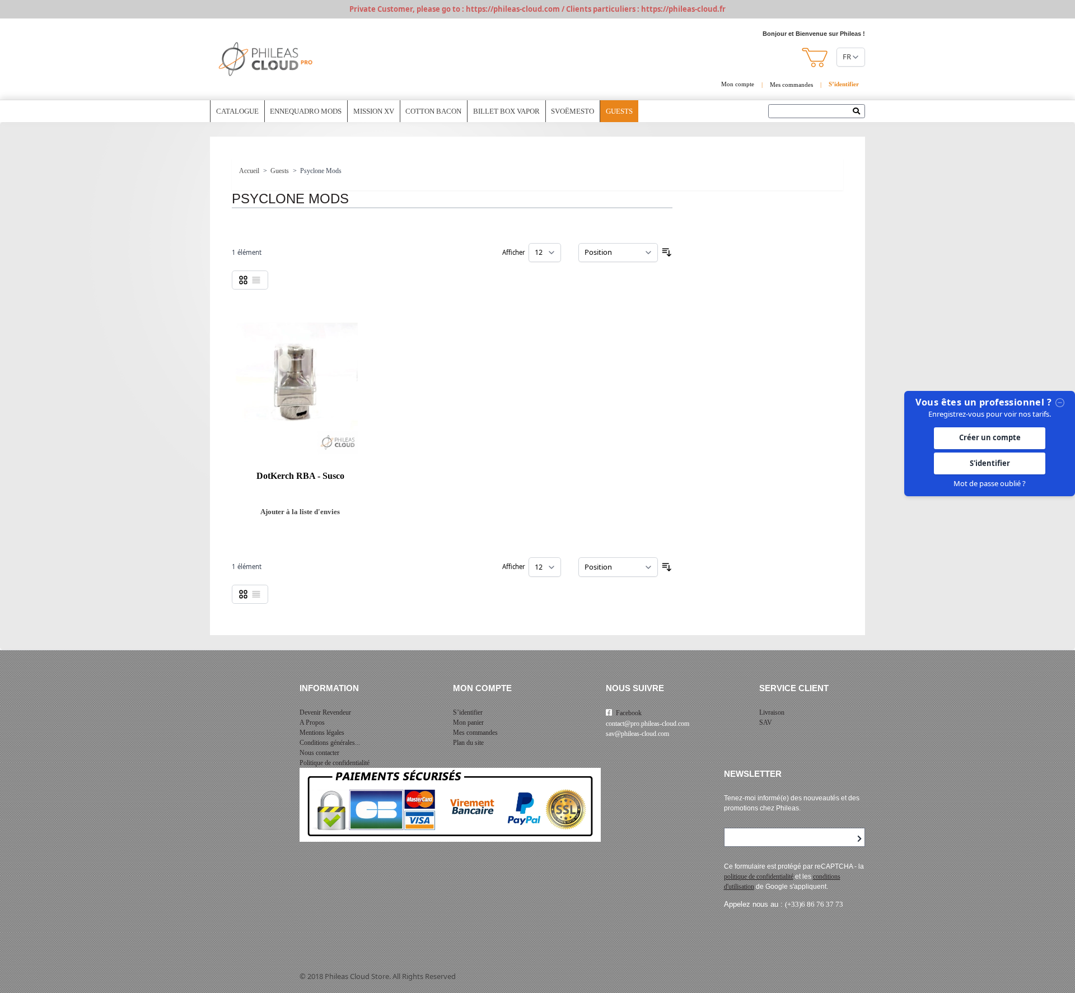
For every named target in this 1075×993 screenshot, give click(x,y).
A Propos (312, 722)
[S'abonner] (859, 839)
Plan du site (468, 743)
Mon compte (737, 84)
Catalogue (237, 111)
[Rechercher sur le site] (859, 112)
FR (847, 57)
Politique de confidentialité (335, 763)
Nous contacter (319, 753)
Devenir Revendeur (325, 712)
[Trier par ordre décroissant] (666, 252)
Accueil (249, 171)
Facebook (629, 713)
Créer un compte (990, 438)
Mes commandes (791, 84)
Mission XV (373, 111)
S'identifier (990, 463)
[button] (815, 57)
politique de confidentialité (758, 876)
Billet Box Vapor (506, 111)
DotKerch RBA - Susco (300, 476)
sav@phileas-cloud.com (637, 734)
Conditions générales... (330, 743)
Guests (619, 111)
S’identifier (468, 712)
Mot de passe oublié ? (990, 483)
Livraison (771, 712)
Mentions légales (322, 732)
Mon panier (468, 722)
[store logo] (266, 59)
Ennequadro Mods (306, 111)
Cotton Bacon (433, 111)
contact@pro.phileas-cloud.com (647, 724)
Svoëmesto (572, 111)
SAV (765, 722)
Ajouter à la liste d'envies (300, 511)
